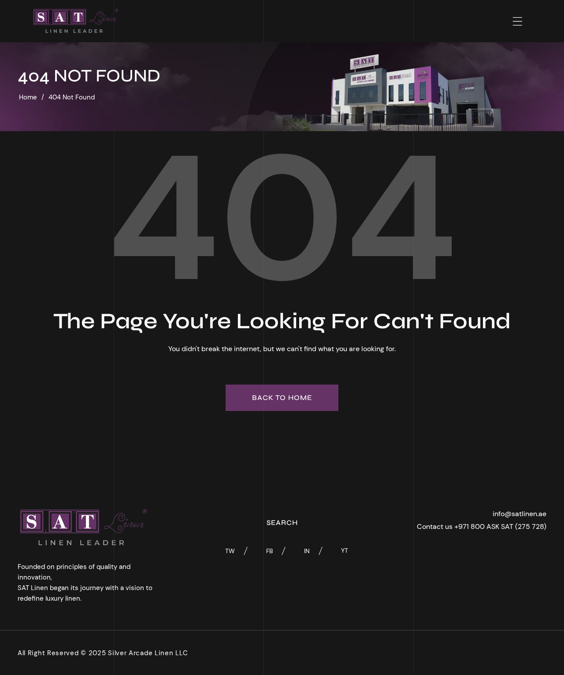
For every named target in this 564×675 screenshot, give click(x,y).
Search (282, 522)
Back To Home (282, 397)
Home (28, 97)
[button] (517, 21)
